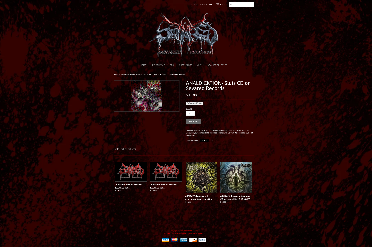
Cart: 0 (222, 4)
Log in (193, 4)
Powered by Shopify (195, 233)
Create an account (205, 4)
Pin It (212, 140)
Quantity (189, 109)
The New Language (178, 233)
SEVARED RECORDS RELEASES (133, 74)
